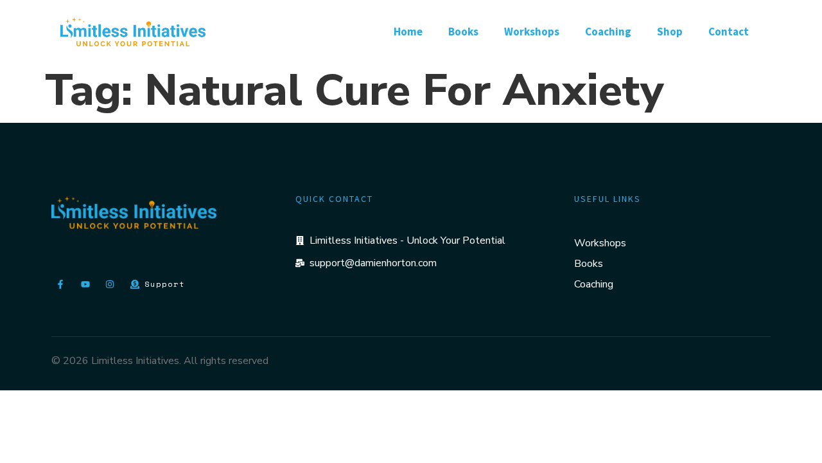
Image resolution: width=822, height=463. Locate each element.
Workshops (531, 31)
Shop (670, 31)
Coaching (608, 31)
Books (463, 31)
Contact (728, 31)
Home (408, 31)
